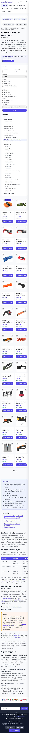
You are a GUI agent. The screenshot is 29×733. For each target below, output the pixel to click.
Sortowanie (4, 104)
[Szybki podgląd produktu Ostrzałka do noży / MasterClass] (17, 389)
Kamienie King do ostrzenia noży (11, 179)
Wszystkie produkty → (22, 16)
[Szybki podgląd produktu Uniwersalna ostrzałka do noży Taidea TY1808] (3, 335)
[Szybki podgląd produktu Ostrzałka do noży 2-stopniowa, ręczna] (17, 362)
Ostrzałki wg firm (7, 144)
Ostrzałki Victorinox (9, 162)
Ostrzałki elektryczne (8, 128)
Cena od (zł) (4, 69)
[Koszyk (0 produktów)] (26, 2)
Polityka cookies (20, 716)
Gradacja (4, 89)
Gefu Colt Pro (14, 581)
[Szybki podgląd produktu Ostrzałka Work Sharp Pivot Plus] (17, 416)
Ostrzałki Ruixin (8, 173)
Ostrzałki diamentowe (8, 24)
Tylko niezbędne (10, 727)
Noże (4, 117)
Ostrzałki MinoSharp (9, 153)
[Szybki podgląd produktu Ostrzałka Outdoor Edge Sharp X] (3, 416)
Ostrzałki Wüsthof (8, 186)
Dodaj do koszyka (7, 221)
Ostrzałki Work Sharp (9, 159)
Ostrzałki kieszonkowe (8, 135)
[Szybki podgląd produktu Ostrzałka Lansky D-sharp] (17, 200)
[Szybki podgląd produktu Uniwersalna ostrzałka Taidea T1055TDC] (3, 281)
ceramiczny (17, 636)
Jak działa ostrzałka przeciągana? (13, 516)
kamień (14, 625)
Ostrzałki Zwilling (8, 191)
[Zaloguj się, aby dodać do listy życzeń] (12, 200)
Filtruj (14, 110)
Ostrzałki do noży (7, 19)
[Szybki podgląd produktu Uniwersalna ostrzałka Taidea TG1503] (3, 227)
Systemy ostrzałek (7, 121)
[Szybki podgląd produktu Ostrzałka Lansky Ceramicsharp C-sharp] (17, 335)
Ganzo (3, 602)
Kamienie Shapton (8, 175)
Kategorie (11, 5)
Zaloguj (9, 11)
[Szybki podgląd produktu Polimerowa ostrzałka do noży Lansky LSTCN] (17, 254)
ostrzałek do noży (17, 637)
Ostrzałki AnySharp (9, 166)
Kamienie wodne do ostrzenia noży (11, 133)
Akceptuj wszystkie (14, 730)
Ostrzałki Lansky (8, 151)
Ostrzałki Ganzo (8, 146)
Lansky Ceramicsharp (16, 600)
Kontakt (4, 11)
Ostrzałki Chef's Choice (9, 164)
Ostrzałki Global (8, 148)
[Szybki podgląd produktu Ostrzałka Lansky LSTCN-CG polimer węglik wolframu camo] (3, 362)
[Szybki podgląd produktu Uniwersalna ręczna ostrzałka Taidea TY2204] (17, 308)
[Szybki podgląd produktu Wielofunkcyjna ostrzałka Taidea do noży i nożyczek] (3, 308)
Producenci (23, 8)
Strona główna (4, 28)
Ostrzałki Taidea (8, 155)
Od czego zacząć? (6, 8)
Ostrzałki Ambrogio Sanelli (10, 188)
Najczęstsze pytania (9, 527)
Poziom (4, 98)
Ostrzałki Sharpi (8, 168)
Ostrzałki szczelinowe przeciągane (13, 28)
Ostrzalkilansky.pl (7, 2)
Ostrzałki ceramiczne (21, 24)
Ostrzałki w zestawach (8, 193)
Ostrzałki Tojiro (8, 157)
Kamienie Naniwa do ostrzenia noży (12, 171)
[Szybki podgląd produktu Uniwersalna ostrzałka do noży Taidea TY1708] (17, 443)
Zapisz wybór (20, 727)
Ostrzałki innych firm (9, 177)
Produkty (4, 5)
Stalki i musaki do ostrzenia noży (10, 137)
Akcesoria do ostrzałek (20, 19)
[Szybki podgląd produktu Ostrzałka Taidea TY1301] (3, 200)
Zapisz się (24, 708)
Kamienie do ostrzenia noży (9, 130)
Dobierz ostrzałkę (21, 5)
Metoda (4, 79)
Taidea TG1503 (7, 598)
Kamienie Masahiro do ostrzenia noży (12, 184)
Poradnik (16, 8)
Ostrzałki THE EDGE (9, 182)
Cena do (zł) (17, 69)
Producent (4, 74)
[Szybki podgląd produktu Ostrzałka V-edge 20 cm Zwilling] (3, 443)
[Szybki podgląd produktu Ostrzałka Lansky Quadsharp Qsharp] (3, 254)
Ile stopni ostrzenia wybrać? (12, 518)
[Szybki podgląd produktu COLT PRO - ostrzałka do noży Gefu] (3, 389)
